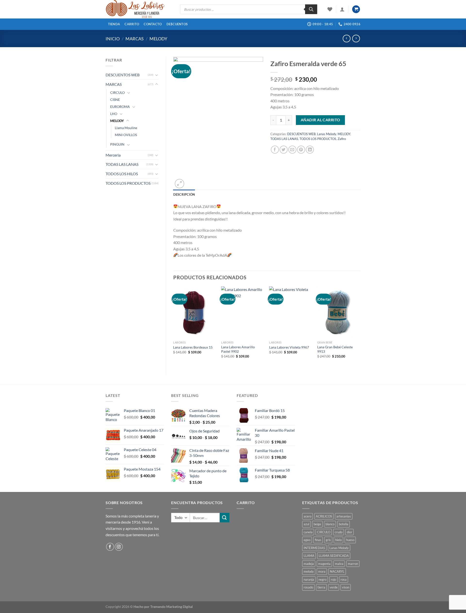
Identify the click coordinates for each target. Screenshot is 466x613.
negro (322, 579)
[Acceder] (342, 9)
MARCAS (134, 38)
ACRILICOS (324, 516)
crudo (338, 532)
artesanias (343, 516)
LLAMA (309, 556)
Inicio (113, 38)
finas (318, 540)
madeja (309, 564)
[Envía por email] (292, 150)
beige (317, 524)
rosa (344, 579)
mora (321, 571)
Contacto (153, 24)
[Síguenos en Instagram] (119, 547)
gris (328, 540)
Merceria (113, 155)
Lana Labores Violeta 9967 (289, 347)
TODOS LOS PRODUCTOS (128, 183)
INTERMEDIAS (314, 548)
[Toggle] (156, 75)
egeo (307, 540)
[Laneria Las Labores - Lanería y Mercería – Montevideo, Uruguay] (139, 9)
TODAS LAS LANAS (122, 164)
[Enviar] (224, 517)
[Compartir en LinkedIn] (310, 150)
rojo (333, 579)
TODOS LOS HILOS (122, 173)
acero (307, 516)
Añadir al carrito (320, 120)
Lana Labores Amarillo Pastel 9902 (238, 349)
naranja (309, 579)
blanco (329, 524)
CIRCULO (117, 92)
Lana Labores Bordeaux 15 (193, 347)
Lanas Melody (326, 134)
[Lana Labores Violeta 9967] (290, 312)
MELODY (158, 38)
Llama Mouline (126, 128)
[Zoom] (179, 183)
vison (345, 587)
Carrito (132, 24)
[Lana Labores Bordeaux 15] (194, 312)
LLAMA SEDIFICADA (334, 556)
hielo (338, 540)
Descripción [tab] (184, 194)
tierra (321, 587)
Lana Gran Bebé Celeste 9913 (335, 349)
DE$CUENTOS (177, 24)
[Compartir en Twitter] (284, 150)
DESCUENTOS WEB (123, 74)
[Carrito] (356, 9)
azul (306, 524)
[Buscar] (311, 9)
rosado (308, 587)
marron (353, 564)
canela (308, 532)
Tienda (114, 24)
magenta (324, 564)
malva (339, 564)
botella (343, 524)
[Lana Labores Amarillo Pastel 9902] (242, 312)
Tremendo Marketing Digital (171, 606)
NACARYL (337, 571)
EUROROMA (120, 107)
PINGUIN (117, 144)
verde (334, 587)
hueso (350, 540)
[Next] (360, 326)
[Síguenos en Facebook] (110, 547)
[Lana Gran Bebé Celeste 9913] (338, 312)
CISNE (115, 99)
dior (349, 532)
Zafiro (342, 139)
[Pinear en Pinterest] (301, 150)
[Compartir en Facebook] (275, 150)
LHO (113, 114)
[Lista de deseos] (329, 9)
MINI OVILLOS (126, 135)
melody (309, 571)
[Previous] (173, 326)
